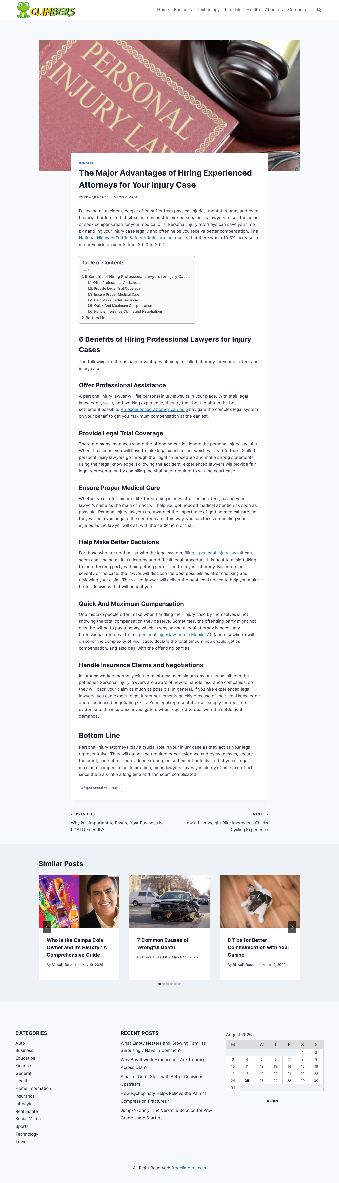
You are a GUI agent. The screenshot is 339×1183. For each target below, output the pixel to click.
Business (183, 9)
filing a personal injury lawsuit (214, 552)
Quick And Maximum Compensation (123, 306)
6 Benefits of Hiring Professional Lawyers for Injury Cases (137, 276)
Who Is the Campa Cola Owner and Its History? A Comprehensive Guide (77, 947)
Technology (208, 9)
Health (253, 9)
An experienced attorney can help (154, 409)
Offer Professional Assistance (117, 283)
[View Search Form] (319, 9)
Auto (20, 1043)
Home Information (33, 1088)
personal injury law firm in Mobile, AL (176, 634)
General (86, 163)
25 (247, 1080)
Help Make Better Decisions (116, 300)
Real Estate (26, 1111)
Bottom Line (97, 317)
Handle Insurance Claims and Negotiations (128, 311)
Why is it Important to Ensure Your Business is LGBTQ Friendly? (116, 822)
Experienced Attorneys (100, 788)
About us (274, 9)
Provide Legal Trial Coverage (117, 288)
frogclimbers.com (189, 1167)
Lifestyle (233, 9)
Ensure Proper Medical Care (116, 294)
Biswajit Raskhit (96, 197)
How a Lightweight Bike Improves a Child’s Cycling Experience (226, 822)
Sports (22, 1126)
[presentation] (79, 901)
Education (25, 1058)
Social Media (28, 1118)
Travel (21, 1141)
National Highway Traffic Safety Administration (125, 237)
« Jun (272, 1100)
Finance (23, 1065)
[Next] (292, 927)
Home (163, 9)
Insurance (25, 1096)
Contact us (299, 9)
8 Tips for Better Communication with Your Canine (258, 947)
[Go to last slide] (47, 927)
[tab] (159, 984)
